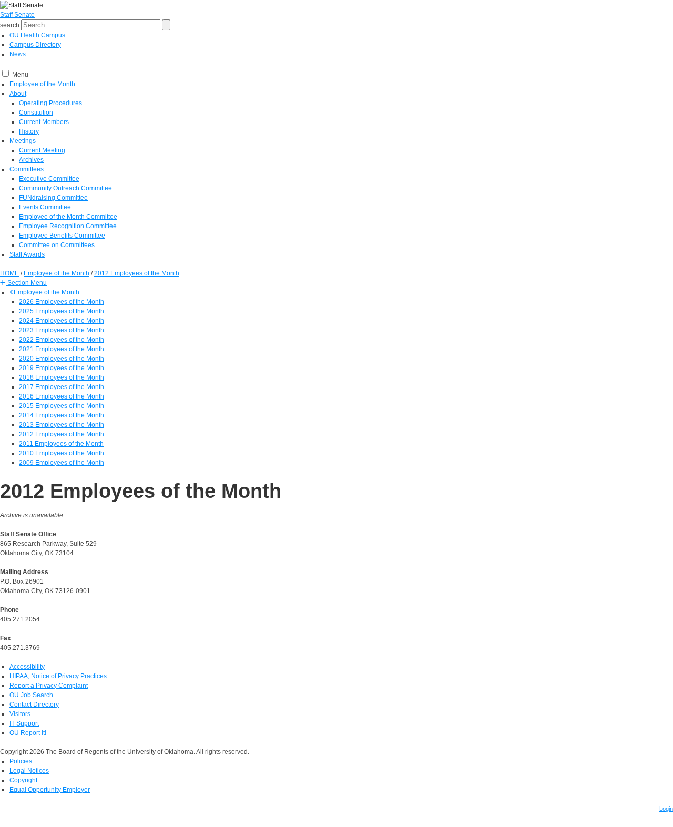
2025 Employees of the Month (61, 311)
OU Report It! (27, 733)
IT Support (24, 723)
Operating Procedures (50, 103)
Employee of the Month (42, 84)
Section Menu (26, 283)
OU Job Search (31, 695)
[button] (23, 283)
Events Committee (45, 207)
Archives (31, 160)
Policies (20, 761)
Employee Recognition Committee (68, 226)
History (29, 131)
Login (666, 808)
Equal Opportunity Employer (49, 789)
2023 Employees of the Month (61, 330)
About (17, 93)
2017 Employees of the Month (61, 387)
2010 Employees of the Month (61, 453)
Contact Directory (34, 704)
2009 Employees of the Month (61, 462)
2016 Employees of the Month (61, 396)
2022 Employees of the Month (61, 339)
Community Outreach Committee (65, 188)
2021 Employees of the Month (61, 349)
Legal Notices (29, 770)
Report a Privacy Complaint (48, 685)
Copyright (23, 780)
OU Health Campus (37, 35)
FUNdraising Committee (53, 197)
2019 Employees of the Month (61, 368)
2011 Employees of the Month (61, 443)
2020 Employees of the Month (61, 358)
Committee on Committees (57, 245)
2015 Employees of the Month (61, 406)
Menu (20, 74)
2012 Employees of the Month (61, 434)
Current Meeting (42, 150)
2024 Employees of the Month (61, 320)
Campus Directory (35, 44)
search (9, 25)
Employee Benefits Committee (62, 235)
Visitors (19, 714)
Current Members (44, 122)
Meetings (22, 141)
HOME (9, 273)
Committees (26, 169)
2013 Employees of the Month (61, 424)
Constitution (36, 112)
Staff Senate (17, 14)
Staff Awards (27, 254)
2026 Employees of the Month (61, 301)
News (17, 54)
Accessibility (27, 666)
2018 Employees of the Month (61, 377)
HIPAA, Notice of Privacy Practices (58, 676)
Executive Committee (49, 178)
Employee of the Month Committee (68, 216)
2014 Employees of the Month (61, 415)
